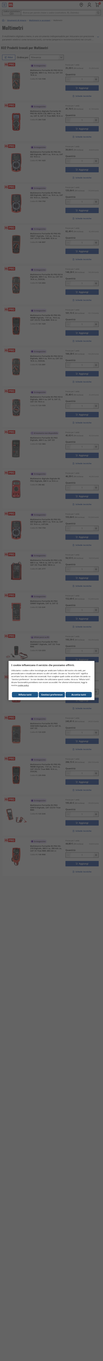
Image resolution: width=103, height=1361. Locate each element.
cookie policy (23, 685)
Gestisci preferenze (52, 694)
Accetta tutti (78, 694)
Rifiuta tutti (25, 694)
